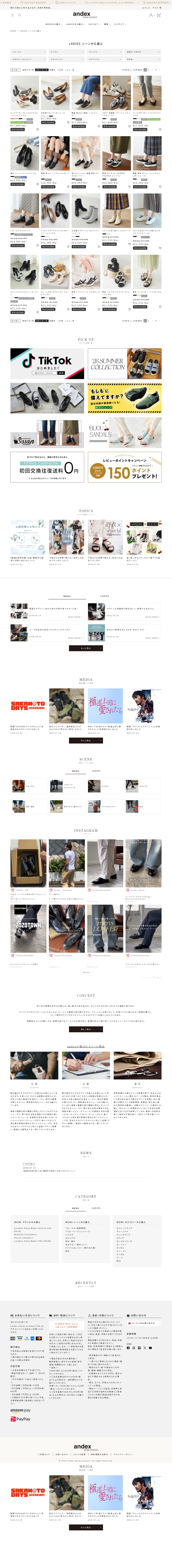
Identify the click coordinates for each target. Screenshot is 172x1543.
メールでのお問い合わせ (141, 1323)
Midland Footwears (25, 1234)
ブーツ (120, 1257)
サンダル (121, 1254)
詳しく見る (86, 1029)
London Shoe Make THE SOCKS (32, 1241)
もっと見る (86, 648)
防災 (67, 1251)
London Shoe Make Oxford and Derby (32, 1229)
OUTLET (93, 24)
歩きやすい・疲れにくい (76, 1244)
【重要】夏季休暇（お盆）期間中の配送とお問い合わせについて (49, 1171)
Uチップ (120, 1238)
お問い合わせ (61, 1454)
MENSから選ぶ (53, 24)
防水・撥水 (70, 1241)
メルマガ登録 (79, 1454)
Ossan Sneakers (23, 1237)
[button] (160, 70)
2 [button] (148, 69)
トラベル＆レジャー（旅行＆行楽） (80, 1248)
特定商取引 (99, 1454)
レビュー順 (69, 70)
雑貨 (106, 24)
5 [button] (156, 69)
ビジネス (69, 1234)
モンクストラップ (124, 1241)
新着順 (52, 70)
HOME (13, 31)
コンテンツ (119, 24)
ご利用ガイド (44, 1454)
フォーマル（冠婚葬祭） (76, 1228)
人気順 (60, 70)
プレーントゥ (122, 1231)
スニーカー (122, 1251)
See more (86, 972)
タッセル (120, 1248)
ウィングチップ (123, 1234)
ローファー (122, 1244)
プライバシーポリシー (124, 1454)
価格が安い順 (28, 70)
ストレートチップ (124, 1228)
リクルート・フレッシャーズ (77, 1231)
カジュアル (70, 1238)
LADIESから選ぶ (74, 24)
